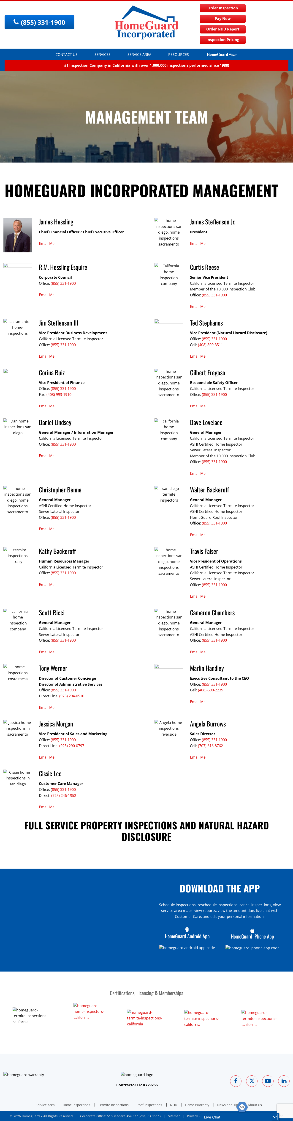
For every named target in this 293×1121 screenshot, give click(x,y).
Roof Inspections (149, 1105)
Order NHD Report (222, 29)
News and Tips (228, 1105)
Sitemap (174, 1116)
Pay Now (223, 18)
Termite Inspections (113, 1105)
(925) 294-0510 (71, 696)
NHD (173, 1105)
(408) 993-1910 (58, 394)
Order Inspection (222, 8)
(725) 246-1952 (63, 795)
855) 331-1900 (64, 789)
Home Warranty (197, 1105)
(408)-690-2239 (210, 690)
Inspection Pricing (222, 39)
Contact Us (66, 54)
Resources (178, 54)
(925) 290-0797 (71, 745)
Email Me (46, 243)
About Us (255, 1105)
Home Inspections (76, 1105)
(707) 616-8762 (210, 745)
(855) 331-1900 (63, 283)
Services (103, 54)
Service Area (139, 54)
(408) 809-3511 (210, 344)
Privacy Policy (197, 1116)
